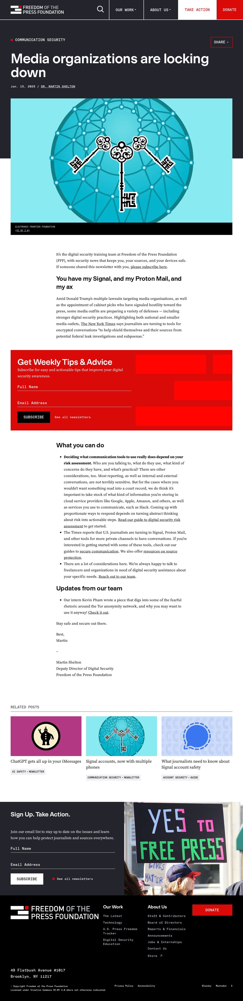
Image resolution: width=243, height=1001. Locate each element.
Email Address (32, 403)
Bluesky (206, 986)
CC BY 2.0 (22, 230)
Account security (175, 777)
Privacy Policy (124, 986)
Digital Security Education (118, 942)
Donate (230, 10)
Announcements (160, 935)
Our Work (125, 10)
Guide (194, 777)
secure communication (99, 551)
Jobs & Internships (165, 942)
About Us (159, 10)
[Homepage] (37, 10)
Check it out (98, 612)
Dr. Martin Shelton (58, 86)
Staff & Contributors (167, 916)
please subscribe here (149, 266)
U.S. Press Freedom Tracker (120, 931)
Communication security (40, 40)
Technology (112, 922)
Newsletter (36, 771)
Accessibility (146, 986)
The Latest (112, 916)
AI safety (19, 771)
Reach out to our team (117, 576)
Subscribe (34, 417)
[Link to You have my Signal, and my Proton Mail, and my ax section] (52, 278)
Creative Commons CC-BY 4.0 (48, 990)
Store (152, 956)
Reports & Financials (167, 929)
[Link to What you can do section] (52, 445)
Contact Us (157, 948)
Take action (197, 10)
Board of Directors (165, 922)
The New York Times (98, 323)
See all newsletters (73, 417)
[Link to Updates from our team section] (52, 588)
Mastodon (221, 986)
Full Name (27, 387)
